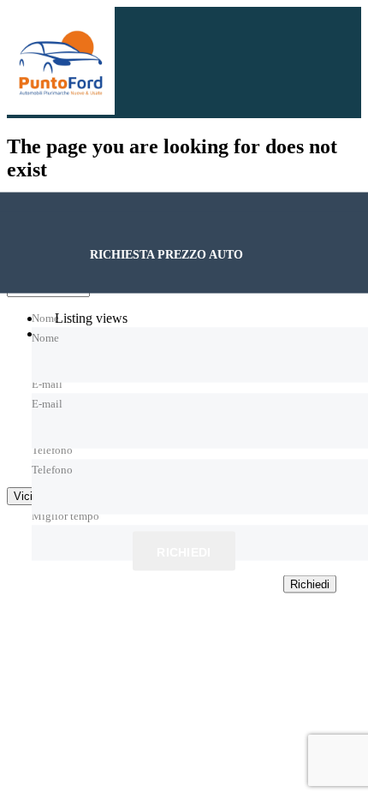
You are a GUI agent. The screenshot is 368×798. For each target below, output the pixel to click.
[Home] (61, 110)
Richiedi (184, 552)
